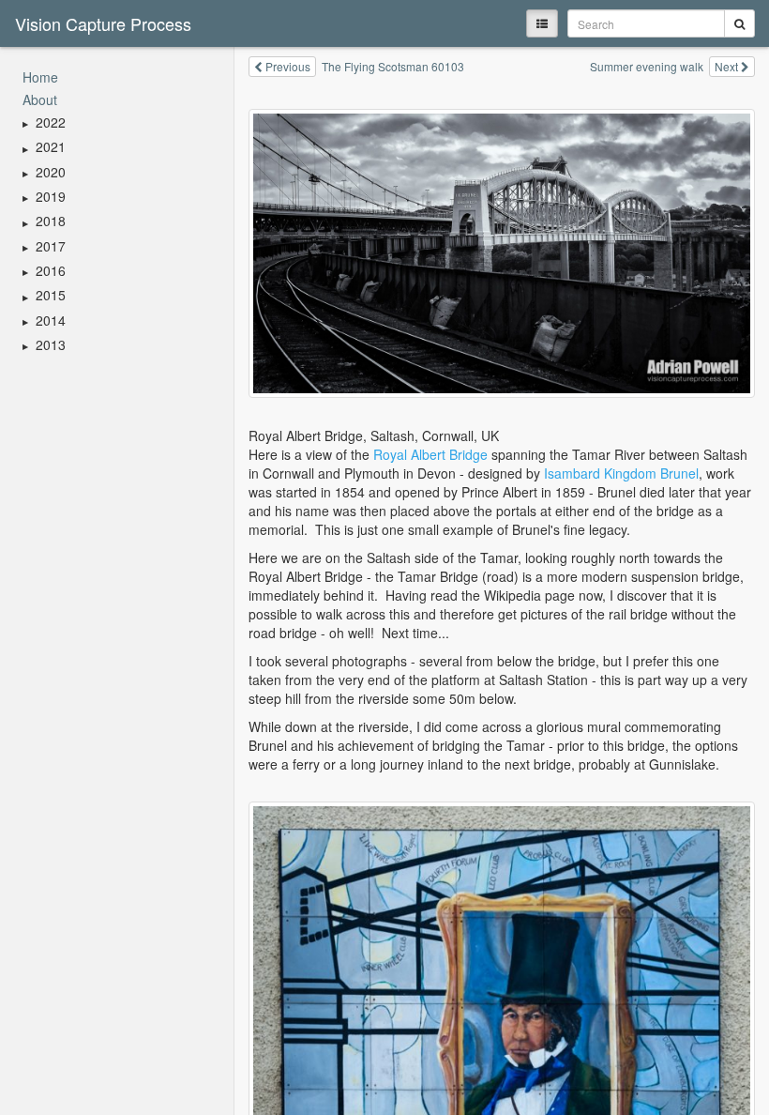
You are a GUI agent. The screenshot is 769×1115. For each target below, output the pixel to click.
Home (40, 77)
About (40, 99)
